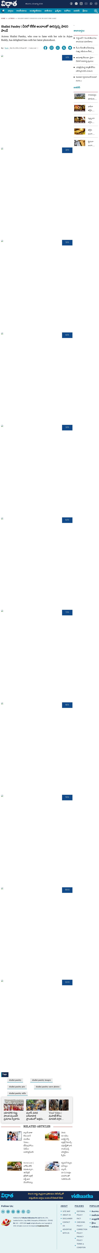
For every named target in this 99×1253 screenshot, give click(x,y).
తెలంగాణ (95, 1211)
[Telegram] (70, 48)
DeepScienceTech (43, 1226)
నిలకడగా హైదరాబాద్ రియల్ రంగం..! (86, 79)
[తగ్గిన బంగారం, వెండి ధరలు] (79, 131)
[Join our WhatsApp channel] (91, 3)
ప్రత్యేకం (58, 10)
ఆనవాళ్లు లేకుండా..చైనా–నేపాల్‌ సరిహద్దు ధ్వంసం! (85, 59)
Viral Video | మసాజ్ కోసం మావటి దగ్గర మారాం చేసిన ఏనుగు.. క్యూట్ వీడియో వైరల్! (56, 1120)
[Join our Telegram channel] (96, 3)
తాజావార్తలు (79, 30)
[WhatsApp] (58, 48)
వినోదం (67, 10)
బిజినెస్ (77, 10)
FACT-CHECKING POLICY (81, 1222)
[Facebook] (3, 1211)
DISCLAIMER (67, 1219)
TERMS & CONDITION (81, 1245)
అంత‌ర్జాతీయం (36, 10)
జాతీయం (48, 10)
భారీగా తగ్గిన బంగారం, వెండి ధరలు (92, 109)
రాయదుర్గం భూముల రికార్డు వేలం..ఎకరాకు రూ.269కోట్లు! (92, 97)
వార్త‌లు (10, 10)
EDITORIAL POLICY (81, 1213)
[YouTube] (28, 1211)
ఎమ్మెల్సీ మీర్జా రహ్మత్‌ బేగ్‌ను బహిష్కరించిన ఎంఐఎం (85, 69)
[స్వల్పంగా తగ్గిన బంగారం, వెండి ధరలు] (79, 120)
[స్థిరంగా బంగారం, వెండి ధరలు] (79, 143)
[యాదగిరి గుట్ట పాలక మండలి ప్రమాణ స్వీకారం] (14, 1105)
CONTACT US (66, 1224)
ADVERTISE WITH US (67, 1231)
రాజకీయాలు (21, 10)
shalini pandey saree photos (47, 1087)
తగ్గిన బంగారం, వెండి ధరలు (92, 132)
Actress (11, 18)
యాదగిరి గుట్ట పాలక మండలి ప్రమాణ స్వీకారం (12, 1115)
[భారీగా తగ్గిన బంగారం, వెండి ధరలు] (79, 108)
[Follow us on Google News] (76, 3)
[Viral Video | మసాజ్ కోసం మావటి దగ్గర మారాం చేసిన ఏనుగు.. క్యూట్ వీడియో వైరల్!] (59, 1105)
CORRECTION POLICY (82, 1231)
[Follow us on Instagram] (81, 3)
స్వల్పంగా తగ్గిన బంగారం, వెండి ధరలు (92, 120)
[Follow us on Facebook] (71, 3)
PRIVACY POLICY (80, 1238)
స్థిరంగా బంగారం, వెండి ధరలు (92, 144)
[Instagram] (52, 48)
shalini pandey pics (17, 1087)
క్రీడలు (85, 10)
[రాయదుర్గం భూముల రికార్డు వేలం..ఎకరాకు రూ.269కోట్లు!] (79, 96)
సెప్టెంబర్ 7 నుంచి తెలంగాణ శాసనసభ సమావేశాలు (86, 40)
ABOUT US (67, 1215)
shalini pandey (15, 1080)
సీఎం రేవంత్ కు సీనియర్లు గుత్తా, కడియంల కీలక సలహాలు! (85, 50)
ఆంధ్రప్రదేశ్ (95, 1219)
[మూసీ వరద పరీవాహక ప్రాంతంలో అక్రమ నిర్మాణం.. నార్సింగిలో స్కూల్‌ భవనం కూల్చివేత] (36, 1105)
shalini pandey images (41, 1080)
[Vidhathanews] (45, 48)
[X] (64, 48)
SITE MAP (66, 1211)
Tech (6, 48)
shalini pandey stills (17, 1094)
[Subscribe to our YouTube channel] (86, 3)
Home (3, 18)
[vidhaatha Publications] (7, 1196)
